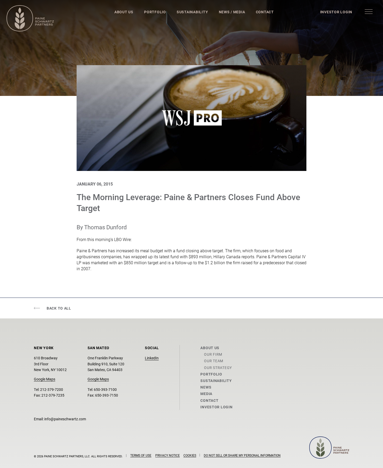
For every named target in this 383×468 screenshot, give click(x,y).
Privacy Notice (167, 455)
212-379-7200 (51, 389)
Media (206, 393)
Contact (265, 11)
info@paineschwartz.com (65, 418)
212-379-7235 (52, 395)
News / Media (232, 11)
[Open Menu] (368, 11)
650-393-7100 (105, 389)
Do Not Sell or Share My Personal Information (242, 455)
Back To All (59, 308)
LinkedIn (152, 357)
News (205, 387)
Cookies (189, 455)
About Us (123, 11)
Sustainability (192, 11)
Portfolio (155, 11)
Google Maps (44, 379)
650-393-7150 (106, 395)
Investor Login (336, 11)
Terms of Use (140, 455)
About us (209, 347)
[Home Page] (30, 18)
